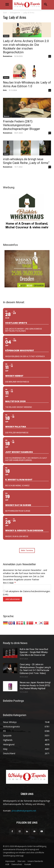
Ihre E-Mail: (9, 582)
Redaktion (7, 56)
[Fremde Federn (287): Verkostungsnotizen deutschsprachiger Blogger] (27, 108)
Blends (6, 116)
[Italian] (25, 622)
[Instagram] (19, 831)
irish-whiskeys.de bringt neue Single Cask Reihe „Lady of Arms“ (26, 161)
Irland (6, 36)
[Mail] (34, 831)
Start (5, 12)
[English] (10, 622)
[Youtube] (42, 831)
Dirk (5, 90)
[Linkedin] (27, 831)
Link (6, 594)
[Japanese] (36, 622)
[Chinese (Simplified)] (31, 622)
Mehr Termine (27, 550)
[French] (15, 622)
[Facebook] (12, 831)
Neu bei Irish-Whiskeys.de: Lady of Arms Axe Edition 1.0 (27, 84)
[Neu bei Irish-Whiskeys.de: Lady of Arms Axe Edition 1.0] (27, 71)
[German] (5, 622)
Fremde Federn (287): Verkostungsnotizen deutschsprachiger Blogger (21, 125)
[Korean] (41, 622)
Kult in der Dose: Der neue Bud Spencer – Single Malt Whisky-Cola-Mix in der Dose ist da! (34, 652)
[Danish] (20, 622)
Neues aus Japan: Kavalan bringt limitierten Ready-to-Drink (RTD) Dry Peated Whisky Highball (35, 685)
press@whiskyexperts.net (24, 810)
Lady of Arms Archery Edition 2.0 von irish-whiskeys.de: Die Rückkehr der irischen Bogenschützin (26, 46)
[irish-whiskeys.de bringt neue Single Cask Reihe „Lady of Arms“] (27, 147)
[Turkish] (46, 622)
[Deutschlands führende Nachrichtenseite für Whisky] (27, 5)
